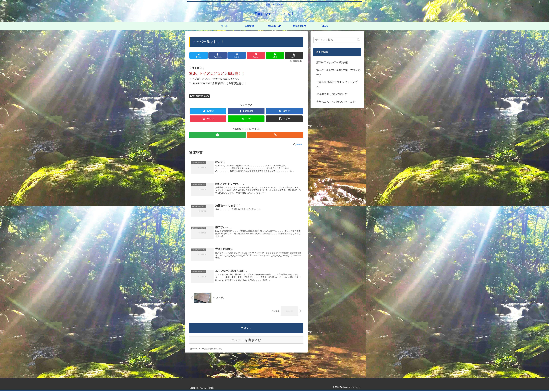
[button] (358, 39)
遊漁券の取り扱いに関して (331, 94)
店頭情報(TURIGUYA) (200, 96)
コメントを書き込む (246, 340)
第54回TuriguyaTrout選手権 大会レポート (338, 72)
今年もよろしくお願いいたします (335, 101)
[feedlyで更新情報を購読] (217, 135)
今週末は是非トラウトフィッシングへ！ (336, 84)
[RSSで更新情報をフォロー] (275, 135)
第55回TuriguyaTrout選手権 (332, 62)
